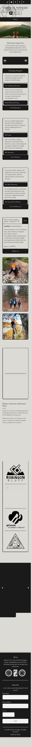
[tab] (15, 86)
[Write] (11, 2)
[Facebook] (19, 2)
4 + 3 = (4, 711)
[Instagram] (23, 2)
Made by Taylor (15, 734)
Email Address (6, 702)
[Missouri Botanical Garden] (15, 474)
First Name (5, 693)
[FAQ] (15, 2)
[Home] (15, 8)
